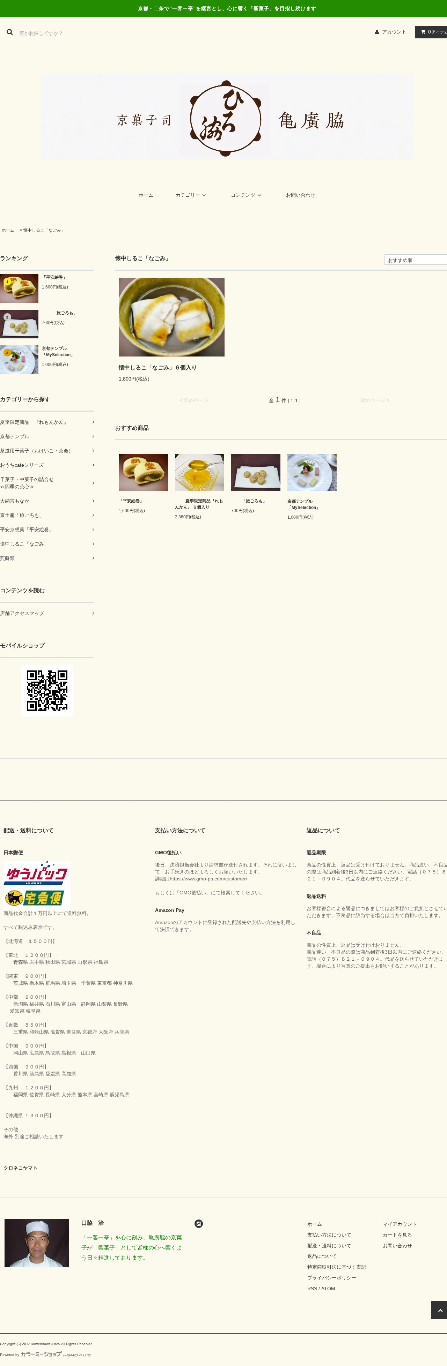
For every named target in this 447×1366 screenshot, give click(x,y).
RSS (312, 1288)
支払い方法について (329, 1235)
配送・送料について (329, 1245)
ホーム (146, 195)
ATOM (328, 1288)
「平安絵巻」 (54, 277)
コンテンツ (243, 195)
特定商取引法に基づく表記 (336, 1267)
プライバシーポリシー (331, 1278)
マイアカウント (400, 1224)
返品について (322, 1256)
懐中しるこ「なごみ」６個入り (158, 367)
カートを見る (397, 1235)
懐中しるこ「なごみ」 (44, 230)
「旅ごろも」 (65, 312)
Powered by (9, 1355)
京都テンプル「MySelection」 (58, 351)
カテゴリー (188, 195)
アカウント (394, 32)
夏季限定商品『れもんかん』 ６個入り (199, 504)
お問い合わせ (300, 195)
